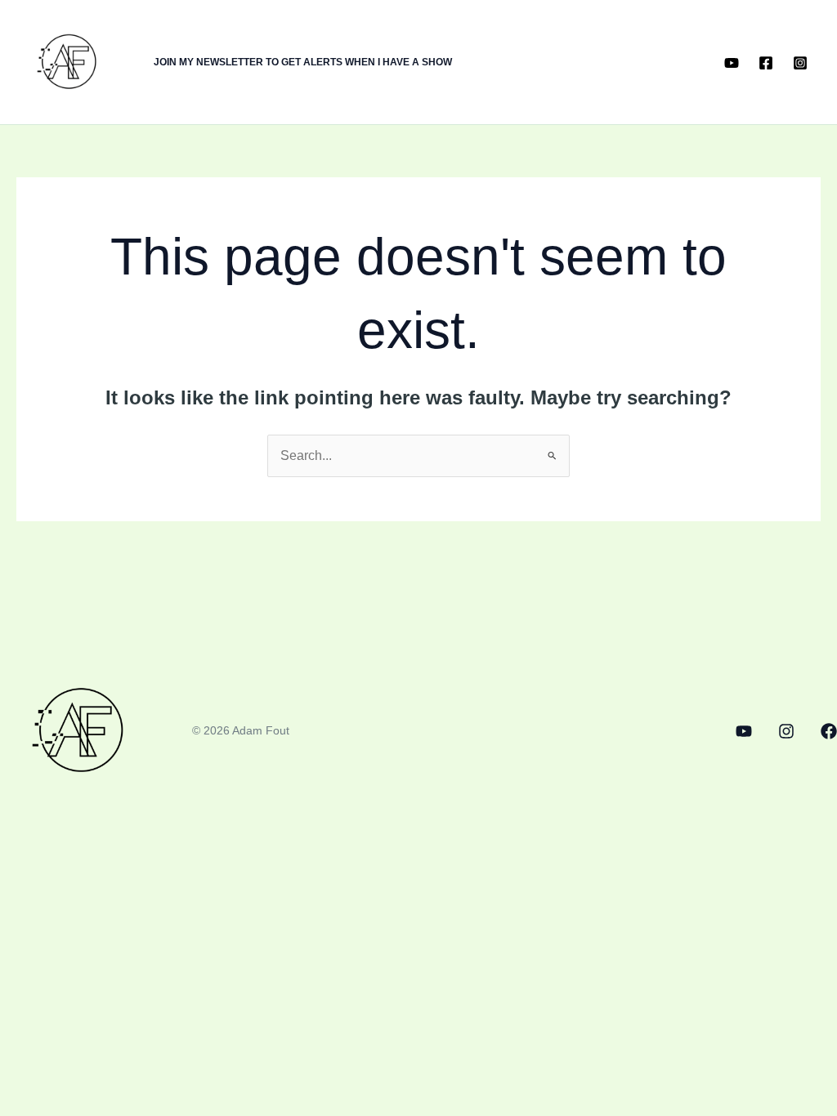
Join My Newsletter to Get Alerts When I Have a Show (303, 62)
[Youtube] (731, 63)
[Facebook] (766, 63)
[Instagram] (800, 63)
